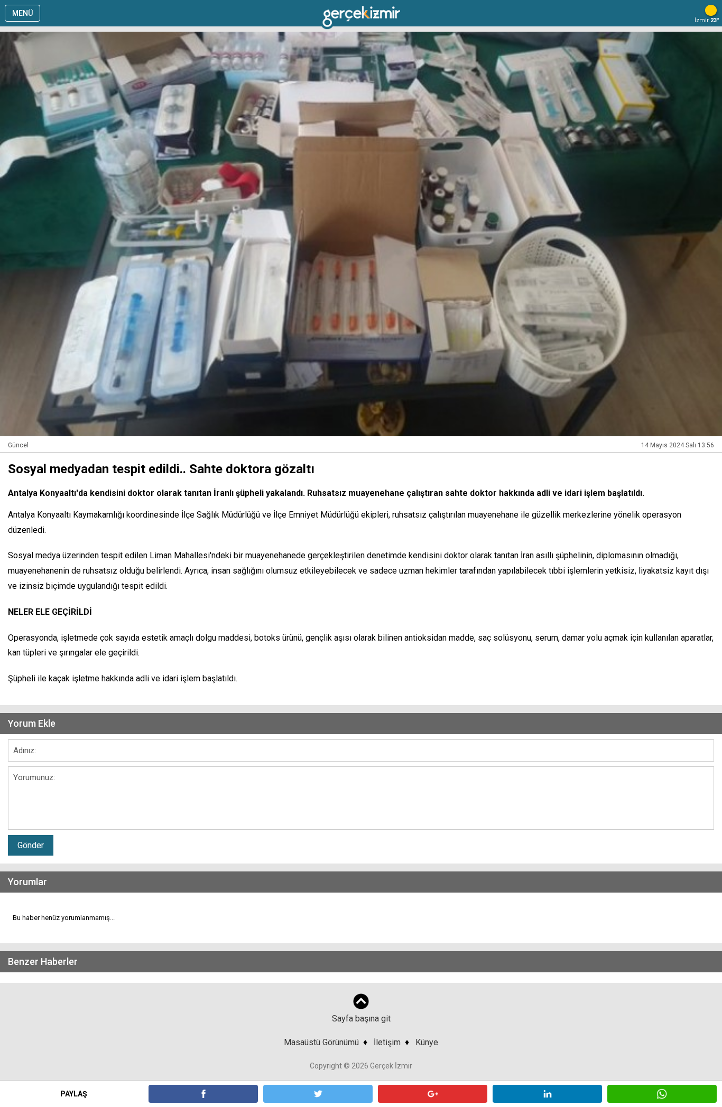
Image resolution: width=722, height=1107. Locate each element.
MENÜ (22, 13)
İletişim (387, 1042)
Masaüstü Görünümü (321, 1042)
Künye (426, 1042)
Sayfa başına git (361, 1019)
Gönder (30, 845)
